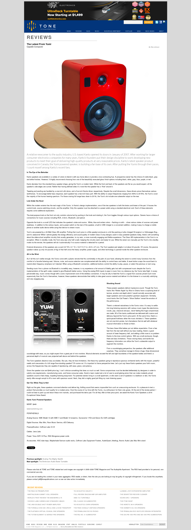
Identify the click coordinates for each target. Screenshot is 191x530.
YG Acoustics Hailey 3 (83, 491)
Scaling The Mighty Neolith (53, 459)
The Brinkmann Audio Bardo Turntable (53, 461)
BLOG (88, 31)
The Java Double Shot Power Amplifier (44, 504)
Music (33, 524)
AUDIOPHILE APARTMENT (112, 31)
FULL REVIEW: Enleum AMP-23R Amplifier (90, 494)
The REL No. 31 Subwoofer (85, 514)
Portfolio (82, 524)
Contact (99, 524)
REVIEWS (79, 31)
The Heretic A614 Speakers (131, 504)
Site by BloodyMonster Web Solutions (72, 527)
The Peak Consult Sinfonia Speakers (89, 508)
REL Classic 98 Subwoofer (85, 501)
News (50, 524)
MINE (139, 31)
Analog (74, 524)
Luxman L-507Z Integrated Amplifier (135, 491)
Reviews (39, 37)
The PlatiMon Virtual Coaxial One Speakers (46, 511)
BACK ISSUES (150, 31)
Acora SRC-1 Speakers (129, 498)
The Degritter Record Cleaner (133, 494)
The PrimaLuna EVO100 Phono (86, 511)
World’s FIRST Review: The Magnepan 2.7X (45, 498)
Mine (45, 524)
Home (28, 524)
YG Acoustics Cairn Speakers (86, 504)
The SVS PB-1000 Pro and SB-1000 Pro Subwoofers (141, 514)
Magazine (61, 524)
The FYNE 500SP (126, 501)
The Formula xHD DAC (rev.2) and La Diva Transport (49, 508)
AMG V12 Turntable (82, 498)
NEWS (69, 31)
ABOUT (161, 31)
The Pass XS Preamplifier (38, 491)
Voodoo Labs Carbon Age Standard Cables (46, 501)
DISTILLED (129, 31)
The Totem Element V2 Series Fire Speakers (46, 514)
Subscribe (91, 524)
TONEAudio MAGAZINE (41, 26)
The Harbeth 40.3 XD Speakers (132, 508)
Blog (55, 524)
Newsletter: (134, 524)
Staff (68, 524)
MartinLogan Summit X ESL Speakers (43, 494)
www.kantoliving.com (34, 408)
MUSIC (97, 31)
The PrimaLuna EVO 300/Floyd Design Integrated (140, 511)
